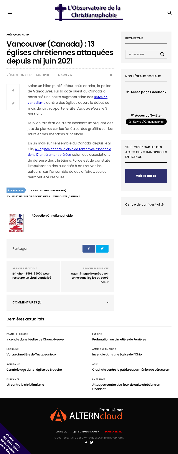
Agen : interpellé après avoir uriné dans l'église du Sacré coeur (90, 277)
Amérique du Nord (18, 35)
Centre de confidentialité (144, 204)
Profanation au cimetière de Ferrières (119, 339)
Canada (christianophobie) (48, 190)
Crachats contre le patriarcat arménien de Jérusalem (131, 369)
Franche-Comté (17, 334)
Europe (97, 334)
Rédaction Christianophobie (31, 75)
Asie (94, 364)
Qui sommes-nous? (86, 431)
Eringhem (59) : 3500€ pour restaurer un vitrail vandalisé (31, 275)
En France (13, 379)
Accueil (61, 431)
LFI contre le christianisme (25, 384)
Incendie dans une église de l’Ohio (117, 354)
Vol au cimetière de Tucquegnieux (31, 354)
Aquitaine (13, 364)
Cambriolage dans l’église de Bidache (34, 369)
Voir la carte (146, 176)
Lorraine (12, 349)
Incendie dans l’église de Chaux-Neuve (35, 339)
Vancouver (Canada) (66, 196)
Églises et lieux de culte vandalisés (28, 196)
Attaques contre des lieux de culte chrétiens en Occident (126, 386)
